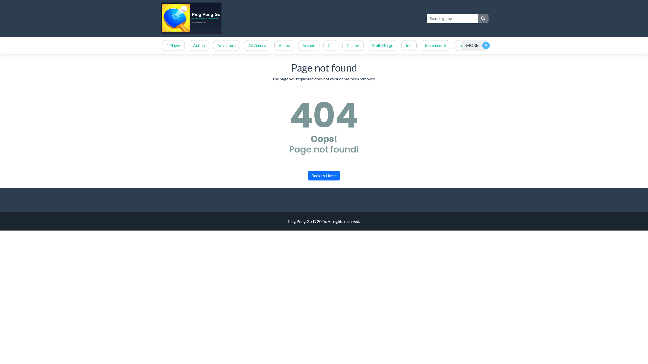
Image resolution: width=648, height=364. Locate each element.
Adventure (226, 45)
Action (199, 45)
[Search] (483, 18)
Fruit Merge (382, 45)
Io (460, 45)
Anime (284, 45)
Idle (409, 45)
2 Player (173, 45)
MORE (472, 45)
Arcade (308, 45)
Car (331, 45)
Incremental (435, 45)
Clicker (353, 45)
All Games (257, 45)
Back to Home (324, 175)
